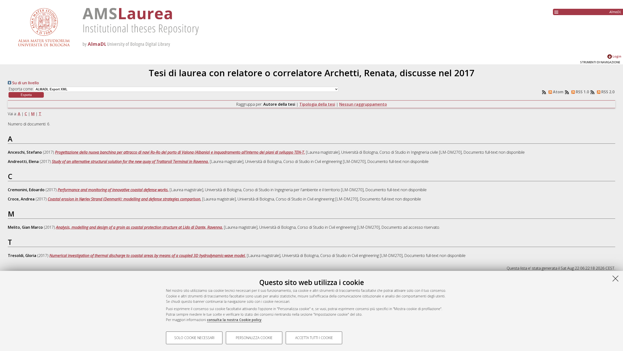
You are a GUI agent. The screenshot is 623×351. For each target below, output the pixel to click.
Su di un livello (25, 82)
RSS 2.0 (607, 92)
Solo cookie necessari (194, 337)
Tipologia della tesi (317, 104)
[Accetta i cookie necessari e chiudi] (615, 278)
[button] (26, 95)
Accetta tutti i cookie (314, 337)
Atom (557, 92)
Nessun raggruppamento (363, 104)
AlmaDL (615, 11)
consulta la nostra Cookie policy (234, 319)
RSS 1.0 (582, 92)
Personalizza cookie (254, 337)
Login (616, 56)
